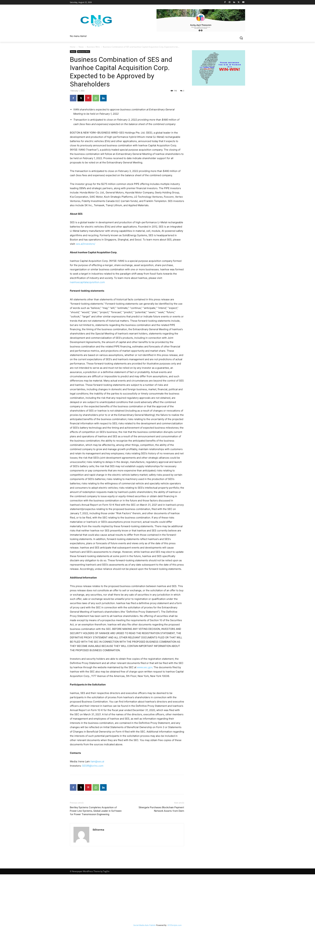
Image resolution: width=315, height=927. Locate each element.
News (81, 46)
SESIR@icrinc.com (92, 765)
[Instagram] (229, 2)
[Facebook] (225, 2)
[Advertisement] (157, 899)
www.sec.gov (144, 667)
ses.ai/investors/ (85, 243)
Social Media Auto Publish (144, 925)
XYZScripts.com (175, 925)
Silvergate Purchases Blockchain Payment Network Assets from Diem (161, 809)
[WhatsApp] (96, 98)
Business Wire (93, 46)
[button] (241, 38)
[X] (239, 2)
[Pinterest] (88, 98)
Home (72, 46)
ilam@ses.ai (97, 761)
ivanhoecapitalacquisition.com (87, 282)
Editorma (98, 829)
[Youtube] (243, 2)
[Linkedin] (234, 2)
